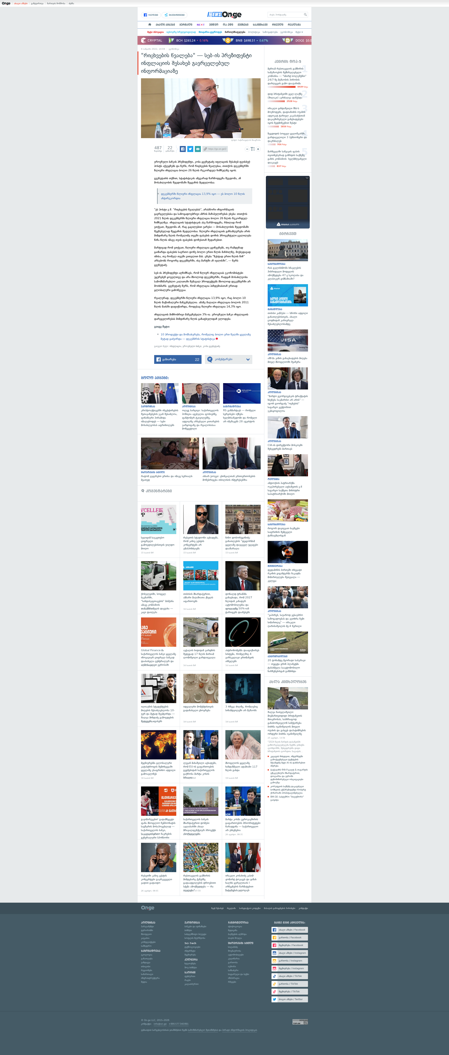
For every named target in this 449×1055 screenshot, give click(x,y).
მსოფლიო (146, 934)
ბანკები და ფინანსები (195, 926)
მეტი (298, 32)
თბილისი (145, 966)
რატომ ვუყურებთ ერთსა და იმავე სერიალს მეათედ (172, 460)
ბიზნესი (188, 930)
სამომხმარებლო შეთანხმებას (203, 1030)
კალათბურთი (192, 984)
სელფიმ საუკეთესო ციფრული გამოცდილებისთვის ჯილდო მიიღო (159, 529)
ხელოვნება (190, 963)
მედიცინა (232, 930)
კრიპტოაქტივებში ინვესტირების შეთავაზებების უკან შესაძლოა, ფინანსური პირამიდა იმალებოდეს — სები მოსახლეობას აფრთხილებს (161, 405)
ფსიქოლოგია (235, 926)
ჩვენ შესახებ (217, 908)
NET (201, 24)
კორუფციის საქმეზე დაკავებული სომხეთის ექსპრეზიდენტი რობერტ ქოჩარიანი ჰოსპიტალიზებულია (288, 789)
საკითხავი (260, 24)
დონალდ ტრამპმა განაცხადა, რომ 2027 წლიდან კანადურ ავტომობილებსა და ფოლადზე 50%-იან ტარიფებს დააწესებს (243, 586)
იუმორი (232, 966)
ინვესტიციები (176, 15)
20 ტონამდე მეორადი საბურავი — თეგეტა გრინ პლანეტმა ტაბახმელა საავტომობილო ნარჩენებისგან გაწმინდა (288, 652)
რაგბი (188, 980)
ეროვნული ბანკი (192, 346)
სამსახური (233, 970)
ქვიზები (243, 24)
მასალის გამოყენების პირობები (279, 908)
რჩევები (232, 982)
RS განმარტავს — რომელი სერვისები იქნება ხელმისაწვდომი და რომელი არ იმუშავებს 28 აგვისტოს (243, 403)
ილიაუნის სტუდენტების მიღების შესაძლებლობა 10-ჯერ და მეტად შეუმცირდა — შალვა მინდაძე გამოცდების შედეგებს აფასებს (159, 698)
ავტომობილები (236, 954)
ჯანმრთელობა (238, 922)
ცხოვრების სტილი (240, 943)
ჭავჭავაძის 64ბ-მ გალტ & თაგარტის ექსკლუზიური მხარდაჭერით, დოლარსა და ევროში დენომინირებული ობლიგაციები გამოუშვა (289, 776)
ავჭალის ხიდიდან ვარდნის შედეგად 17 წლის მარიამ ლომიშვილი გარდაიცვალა (201, 642)
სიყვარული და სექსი (238, 974)
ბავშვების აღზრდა (237, 934)
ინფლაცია (175, 346)
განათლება (147, 958)
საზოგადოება (270, 32)
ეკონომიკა (286, 32)
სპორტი (190, 972)
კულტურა (191, 959)
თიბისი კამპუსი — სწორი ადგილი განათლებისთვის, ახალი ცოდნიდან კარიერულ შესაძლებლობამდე (288, 305)
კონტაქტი (303, 908)
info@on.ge (160, 1024)
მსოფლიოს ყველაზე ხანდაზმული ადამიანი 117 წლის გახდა (243, 755)
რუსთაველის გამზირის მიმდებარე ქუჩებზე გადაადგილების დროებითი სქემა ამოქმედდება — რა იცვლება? (201, 867)
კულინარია (234, 958)
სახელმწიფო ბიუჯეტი (195, 934)
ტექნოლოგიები (192, 947)
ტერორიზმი (147, 930)
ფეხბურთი (190, 976)
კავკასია (145, 938)
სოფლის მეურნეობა (195, 938)
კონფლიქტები (148, 942)
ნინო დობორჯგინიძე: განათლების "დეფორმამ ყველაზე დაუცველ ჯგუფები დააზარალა (243, 529)
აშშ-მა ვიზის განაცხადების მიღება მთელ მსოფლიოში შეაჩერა (288, 346)
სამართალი (147, 974)
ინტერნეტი (190, 951)
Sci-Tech (190, 943)
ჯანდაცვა (145, 962)
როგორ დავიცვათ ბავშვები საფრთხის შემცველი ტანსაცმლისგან (288, 518)
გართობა (233, 962)
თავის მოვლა (235, 938)
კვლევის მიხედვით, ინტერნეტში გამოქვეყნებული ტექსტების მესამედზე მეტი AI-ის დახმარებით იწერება (287, 761)
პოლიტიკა (254, 32)
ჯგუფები (153, 15)
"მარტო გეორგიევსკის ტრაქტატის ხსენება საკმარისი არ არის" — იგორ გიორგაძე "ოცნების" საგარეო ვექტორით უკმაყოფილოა (288, 390)
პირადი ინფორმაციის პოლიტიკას (239, 1030)
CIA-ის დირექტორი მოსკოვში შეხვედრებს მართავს (288, 433)
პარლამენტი (147, 926)
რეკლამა (294, 24)
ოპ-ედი (228, 24)
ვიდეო (213, 24)
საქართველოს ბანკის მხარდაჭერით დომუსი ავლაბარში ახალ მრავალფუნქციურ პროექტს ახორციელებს (201, 811)
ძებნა (71, 3)
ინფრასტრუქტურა (150, 978)
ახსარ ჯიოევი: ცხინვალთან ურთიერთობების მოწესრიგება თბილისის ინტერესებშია (233, 460)
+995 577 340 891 (179, 1024)
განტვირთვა (37, 3)
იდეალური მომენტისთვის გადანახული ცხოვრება (201, 698)
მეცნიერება (190, 954)
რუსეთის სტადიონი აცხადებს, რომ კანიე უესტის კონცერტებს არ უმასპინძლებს (201, 529)
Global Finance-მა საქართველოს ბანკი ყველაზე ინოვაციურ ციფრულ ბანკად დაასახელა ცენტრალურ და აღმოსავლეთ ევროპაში (159, 642)
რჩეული (277, 24)
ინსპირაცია (233, 978)
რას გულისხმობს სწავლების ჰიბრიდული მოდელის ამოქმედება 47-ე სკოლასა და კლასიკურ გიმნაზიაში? (288, 260)
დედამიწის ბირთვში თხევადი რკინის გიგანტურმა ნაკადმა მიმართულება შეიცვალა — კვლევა (288, 562)
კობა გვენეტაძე (211, 346)
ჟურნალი (185, 24)
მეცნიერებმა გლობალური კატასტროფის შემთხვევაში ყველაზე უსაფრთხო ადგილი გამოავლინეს (159, 755)
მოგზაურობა (234, 951)
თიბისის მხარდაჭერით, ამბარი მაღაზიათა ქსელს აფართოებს (201, 586)
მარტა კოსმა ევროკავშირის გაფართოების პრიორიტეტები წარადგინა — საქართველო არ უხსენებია (243, 811)
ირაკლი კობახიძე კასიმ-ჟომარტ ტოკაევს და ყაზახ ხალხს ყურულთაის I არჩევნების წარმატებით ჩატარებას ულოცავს (243, 867)
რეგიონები (146, 970)
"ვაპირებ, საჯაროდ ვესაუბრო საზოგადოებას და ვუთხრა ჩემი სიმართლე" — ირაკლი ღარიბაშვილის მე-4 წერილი (288, 607)
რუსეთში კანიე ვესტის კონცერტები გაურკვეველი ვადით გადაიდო (159, 867)
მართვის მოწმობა (56, 3)
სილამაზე (233, 947)
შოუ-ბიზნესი (191, 967)
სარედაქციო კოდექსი (250, 908)
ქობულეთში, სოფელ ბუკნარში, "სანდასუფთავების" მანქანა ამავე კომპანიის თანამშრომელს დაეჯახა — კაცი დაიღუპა (159, 586)
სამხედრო (146, 946)
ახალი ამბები (21, 3)
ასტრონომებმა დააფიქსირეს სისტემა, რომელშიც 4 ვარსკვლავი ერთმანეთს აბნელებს (243, 642)
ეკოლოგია (146, 954)
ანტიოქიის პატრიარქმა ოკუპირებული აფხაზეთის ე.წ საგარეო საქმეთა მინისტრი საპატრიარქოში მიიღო (288, 475)
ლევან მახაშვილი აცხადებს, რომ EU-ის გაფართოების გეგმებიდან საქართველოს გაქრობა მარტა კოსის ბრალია (201, 755)
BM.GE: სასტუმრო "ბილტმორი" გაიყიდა (287, 798)
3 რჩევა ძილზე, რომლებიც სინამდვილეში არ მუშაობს (243, 698)
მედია (144, 982)
